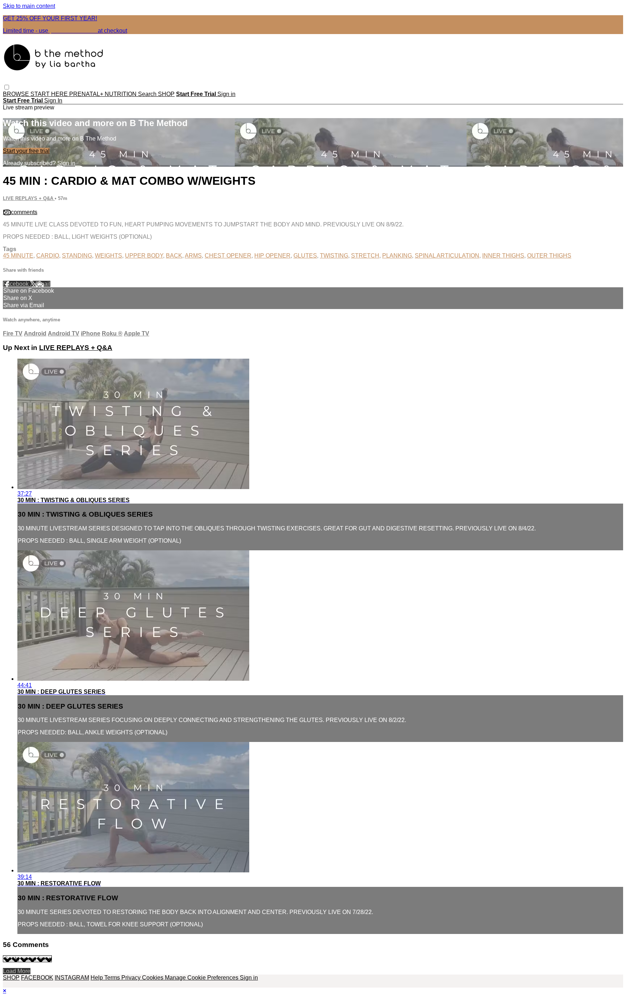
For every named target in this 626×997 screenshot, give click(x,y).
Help (97, 978)
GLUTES (305, 256)
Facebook (16, 284)
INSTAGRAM (72, 978)
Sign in (226, 94)
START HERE (49, 94)
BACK (174, 256)
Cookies (153, 978)
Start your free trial (26, 151)
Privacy (131, 978)
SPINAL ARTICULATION (447, 256)
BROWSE (16, 94)
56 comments (20, 212)
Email (43, 284)
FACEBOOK (37, 978)
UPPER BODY (144, 256)
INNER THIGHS (503, 256)
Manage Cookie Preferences (202, 978)
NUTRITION (121, 94)
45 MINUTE (18, 256)
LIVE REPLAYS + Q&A (29, 198)
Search (148, 94)
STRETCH (365, 256)
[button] (6, 87)
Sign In (53, 100)
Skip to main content (29, 6)
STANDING (77, 256)
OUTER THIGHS (549, 256)
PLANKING (397, 256)
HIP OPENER (272, 256)
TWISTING (334, 256)
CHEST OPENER (228, 256)
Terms (112, 978)
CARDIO (47, 256)
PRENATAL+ (87, 94)
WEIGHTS (108, 256)
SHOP (166, 94)
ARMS (193, 256)
